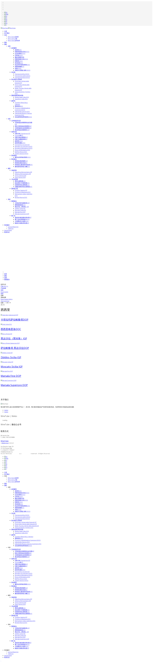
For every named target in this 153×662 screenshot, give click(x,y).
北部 (9, 46)
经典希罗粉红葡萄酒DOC (22, 185)
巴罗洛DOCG (19, 55)
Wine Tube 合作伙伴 (14, 40)
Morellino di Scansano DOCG (23, 146)
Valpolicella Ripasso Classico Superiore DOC (23, 114)
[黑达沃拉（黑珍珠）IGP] (6, 334)
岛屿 (9, 199)
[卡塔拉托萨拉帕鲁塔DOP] (9, 315)
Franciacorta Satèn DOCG (22, 76)
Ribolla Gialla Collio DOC (22, 97)
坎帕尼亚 (14, 170)
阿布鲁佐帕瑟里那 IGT (21, 161)
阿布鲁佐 (14, 159)
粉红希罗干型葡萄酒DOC (22, 183)
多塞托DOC (18, 50)
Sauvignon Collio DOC (21, 99)
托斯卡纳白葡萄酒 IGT (21, 137)
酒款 (5, 44)
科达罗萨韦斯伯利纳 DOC (22, 64)
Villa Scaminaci (5, 301)
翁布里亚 (14, 155)
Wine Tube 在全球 (13, 37)
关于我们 (7, 33)
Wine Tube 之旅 (12, 38)
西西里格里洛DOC (20, 205)
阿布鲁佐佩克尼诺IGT (21, 163)
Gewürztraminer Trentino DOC (24, 527)
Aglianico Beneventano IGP (23, 174)
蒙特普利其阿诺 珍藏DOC (22, 166)
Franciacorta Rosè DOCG (22, 77)
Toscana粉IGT (19, 135)
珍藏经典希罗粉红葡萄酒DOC (23, 186)
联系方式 (7, 657)
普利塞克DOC (19, 106)
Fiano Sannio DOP (20, 177)
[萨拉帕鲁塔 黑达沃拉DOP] (10, 343)
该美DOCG (18, 68)
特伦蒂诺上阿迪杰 (16, 79)
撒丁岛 (13, 215)
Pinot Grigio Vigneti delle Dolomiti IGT (26, 524)
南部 (9, 168)
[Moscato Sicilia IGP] (7, 362)
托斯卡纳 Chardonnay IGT (22, 133)
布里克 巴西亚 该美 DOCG (22, 70)
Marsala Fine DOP (20, 212)
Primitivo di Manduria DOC (23, 192)
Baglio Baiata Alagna (6, 299)
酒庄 (5, 42)
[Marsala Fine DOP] (7, 371)
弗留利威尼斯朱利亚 (17, 95)
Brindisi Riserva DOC (21, 197)
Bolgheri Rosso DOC (21, 152)
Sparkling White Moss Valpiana (24, 536)
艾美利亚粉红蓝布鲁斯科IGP (23, 128)
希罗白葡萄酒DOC (20, 181)
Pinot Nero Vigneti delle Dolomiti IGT (22, 82)
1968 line (10, 654)
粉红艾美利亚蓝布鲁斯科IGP (23, 126)
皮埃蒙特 (14, 48)
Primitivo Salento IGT (21, 190)
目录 (2, 290)
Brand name (4, 292)
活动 (5, 35)
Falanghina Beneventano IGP (23, 172)
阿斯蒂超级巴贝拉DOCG (22, 51)
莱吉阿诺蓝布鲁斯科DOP (22, 130)
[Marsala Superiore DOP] (8, 380)
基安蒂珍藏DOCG (20, 143)
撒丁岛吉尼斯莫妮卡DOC (22, 219)
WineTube (16, 453)
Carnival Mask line (13, 652)
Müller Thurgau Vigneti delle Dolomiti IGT (27, 526)
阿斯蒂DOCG (19, 61)
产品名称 (3, 288)
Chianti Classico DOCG (21, 153)
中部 (9, 119)
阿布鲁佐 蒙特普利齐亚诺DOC (24, 164)
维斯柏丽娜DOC (19, 66)
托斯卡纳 (14, 132)
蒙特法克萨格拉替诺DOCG (23, 157)
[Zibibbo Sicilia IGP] (7, 353)
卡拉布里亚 (14, 179)
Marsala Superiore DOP (22, 214)
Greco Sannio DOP (20, 175)
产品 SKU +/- (4, 286)
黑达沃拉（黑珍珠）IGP (22, 206)
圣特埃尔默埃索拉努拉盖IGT (23, 217)
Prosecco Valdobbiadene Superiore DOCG (22, 109)
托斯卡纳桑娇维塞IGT (21, 139)
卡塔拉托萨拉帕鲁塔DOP (22, 203)
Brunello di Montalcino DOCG (23, 148)
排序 (2, 293)
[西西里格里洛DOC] (6, 324)
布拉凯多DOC (19, 63)
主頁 (5, 31)
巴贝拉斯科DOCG (20, 53)
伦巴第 (13, 72)
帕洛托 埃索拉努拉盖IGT (22, 223)
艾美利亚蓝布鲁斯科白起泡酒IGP (24, 551)
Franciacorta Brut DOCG (22, 74)
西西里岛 (14, 201)
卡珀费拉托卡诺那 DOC (22, 221)
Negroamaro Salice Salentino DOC (25, 621)
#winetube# (8, 655)
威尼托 (13, 101)
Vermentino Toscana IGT (22, 145)
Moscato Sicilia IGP (20, 210)
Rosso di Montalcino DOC (22, 150)
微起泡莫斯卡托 (19, 57)
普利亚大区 (14, 188)
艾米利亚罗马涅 (16, 120)
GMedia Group (26, 453)
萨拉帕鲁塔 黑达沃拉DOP (15, 348)
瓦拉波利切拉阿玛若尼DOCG (23, 117)
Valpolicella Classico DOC (22, 111)
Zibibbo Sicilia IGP (20, 208)
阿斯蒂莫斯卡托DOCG (21, 59)
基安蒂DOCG (19, 141)
